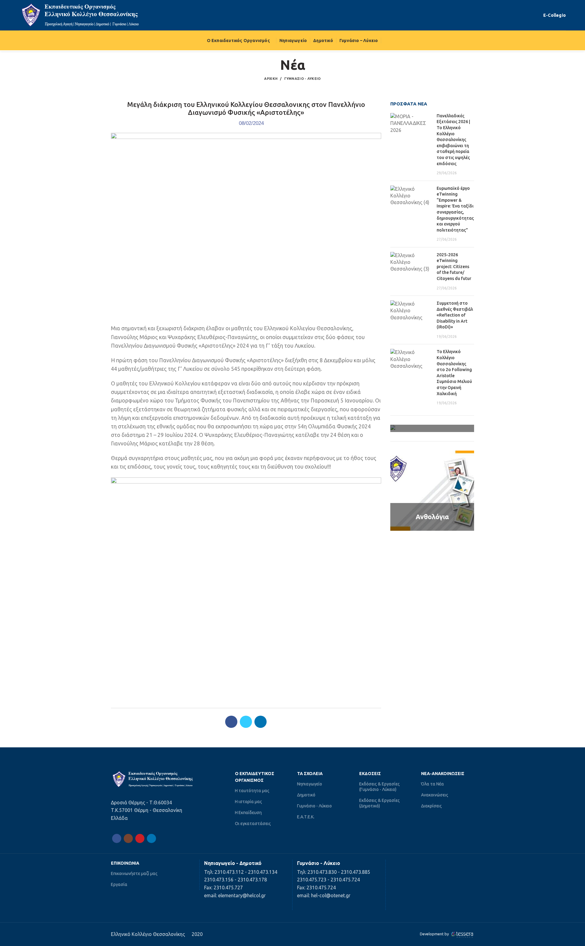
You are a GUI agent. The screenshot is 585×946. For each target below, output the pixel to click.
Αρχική (271, 78)
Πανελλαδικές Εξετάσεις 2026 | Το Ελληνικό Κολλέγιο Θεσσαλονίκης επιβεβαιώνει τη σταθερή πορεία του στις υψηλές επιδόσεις (453, 139)
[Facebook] (231, 722)
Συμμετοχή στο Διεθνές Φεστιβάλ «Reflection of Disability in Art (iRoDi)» (455, 315)
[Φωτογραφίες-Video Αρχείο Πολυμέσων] (432, 428)
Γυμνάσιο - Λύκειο (302, 78)
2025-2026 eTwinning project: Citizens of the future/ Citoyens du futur (454, 266)
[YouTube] (139, 838)
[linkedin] (260, 722)
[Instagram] (128, 838)
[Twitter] (246, 722)
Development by (435, 934)
